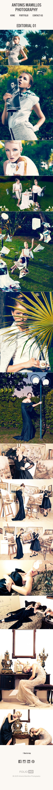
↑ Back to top (26, 753)
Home (12, 15)
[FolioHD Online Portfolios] (27, 772)
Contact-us (38, 15)
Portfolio (23, 15)
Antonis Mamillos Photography (26, 7)
